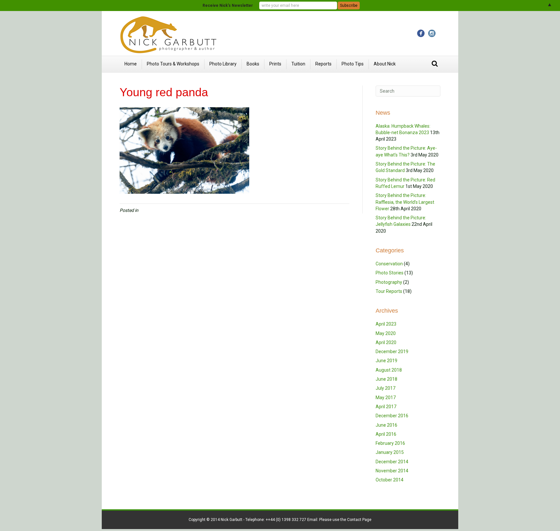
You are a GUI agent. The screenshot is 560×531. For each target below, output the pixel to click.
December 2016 (392, 415)
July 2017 (385, 388)
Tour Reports (389, 291)
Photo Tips (353, 63)
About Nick (385, 63)
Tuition (298, 63)
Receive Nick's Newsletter (228, 5)
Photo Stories (389, 272)
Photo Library (223, 63)
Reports (323, 63)
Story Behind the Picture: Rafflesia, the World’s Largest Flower (405, 202)
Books (253, 63)
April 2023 (386, 324)
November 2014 (392, 470)
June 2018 (386, 379)
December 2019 (392, 351)
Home (130, 63)
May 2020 (386, 333)
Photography (389, 282)
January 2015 (390, 452)
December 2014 (392, 461)
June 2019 (386, 360)
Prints (275, 63)
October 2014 (389, 479)
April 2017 (386, 406)
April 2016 (386, 434)
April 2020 (386, 342)
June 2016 (386, 425)
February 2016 (390, 443)
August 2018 (389, 370)
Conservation (389, 263)
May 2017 (386, 397)
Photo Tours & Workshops (173, 63)
